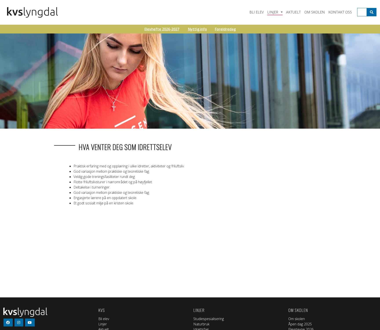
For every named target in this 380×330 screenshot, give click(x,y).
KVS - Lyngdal (40, 12)
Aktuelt (293, 12)
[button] (281, 12)
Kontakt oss (340, 12)
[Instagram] (19, 322)
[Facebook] (8, 322)
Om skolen (314, 12)
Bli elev (256, 12)
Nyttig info (197, 29)
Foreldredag (225, 29)
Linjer (272, 12)
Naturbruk (201, 324)
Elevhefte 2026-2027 (161, 29)
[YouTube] (30, 322)
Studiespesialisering (208, 318)
